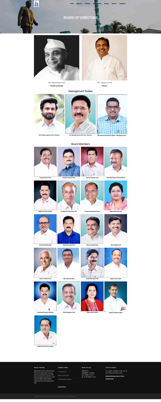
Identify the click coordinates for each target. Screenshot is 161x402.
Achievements (97, 3)
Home (72, 3)
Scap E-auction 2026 (63, 375)
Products (87, 3)
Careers (106, 3)
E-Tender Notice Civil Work (65, 379)
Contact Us (122, 3)
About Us (79, 3)
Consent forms (62, 387)
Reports (114, 3)
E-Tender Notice (62, 371)
